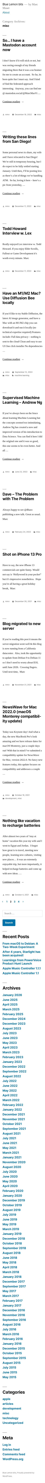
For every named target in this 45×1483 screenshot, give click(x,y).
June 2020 (10, 1176)
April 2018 (10, 1267)
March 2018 (11, 1272)
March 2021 (11, 1152)
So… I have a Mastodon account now (19, 45)
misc (39, 114)
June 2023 (10, 1038)
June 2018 (10, 1257)
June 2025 (10, 1000)
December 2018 (14, 1238)
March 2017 (11, 1296)
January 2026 (12, 995)
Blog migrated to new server (22, 626)
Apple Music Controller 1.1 (21, 973)
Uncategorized (13, 1423)
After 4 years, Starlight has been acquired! (21, 953)
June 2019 (10, 1219)
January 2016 (12, 1343)
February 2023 (13, 1057)
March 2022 (11, 1100)
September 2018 (14, 1248)
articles (8, 1404)
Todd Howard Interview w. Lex (17, 231)
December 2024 (14, 1019)
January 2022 (12, 1109)
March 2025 (11, 1009)
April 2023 (10, 1047)
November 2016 (14, 1315)
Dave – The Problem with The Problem (20, 496)
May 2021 (9, 1148)
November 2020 (14, 1162)
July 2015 (9, 1367)
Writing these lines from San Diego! (19, 139)
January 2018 (12, 1276)
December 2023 (14, 1023)
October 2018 (12, 1243)
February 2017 (13, 1300)
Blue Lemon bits (13, 4)
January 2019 (12, 1234)
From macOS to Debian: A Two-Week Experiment (20, 945)
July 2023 (10, 1033)
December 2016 (14, 1310)
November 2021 (14, 1119)
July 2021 (9, 1138)
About (6, 12)
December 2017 (14, 1281)
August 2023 (12, 1028)
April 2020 (10, 1186)
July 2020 (10, 1171)
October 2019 (12, 1205)
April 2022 (10, 1095)
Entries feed (11, 1449)
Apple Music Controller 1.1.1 (22, 968)
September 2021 (14, 1128)
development (11, 798)
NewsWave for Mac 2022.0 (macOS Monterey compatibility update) (22, 714)
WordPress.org (13, 1459)
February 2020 (13, 1191)
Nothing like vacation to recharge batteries (21, 823)
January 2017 (12, 1305)
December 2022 (14, 1066)
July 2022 (10, 1081)
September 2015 (14, 1358)
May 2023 (10, 1043)
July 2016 (9, 1329)
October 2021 (12, 1124)
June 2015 (10, 1372)
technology (10, 1418)
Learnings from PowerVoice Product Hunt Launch (22, 961)
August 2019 (12, 1210)
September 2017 (14, 1286)
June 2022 (10, 1085)
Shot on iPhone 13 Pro (22, 554)
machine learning (22, 375)
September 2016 (14, 1320)
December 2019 (14, 1200)
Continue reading (13, 101)
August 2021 (12, 1133)
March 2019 (11, 1229)
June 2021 (10, 1143)
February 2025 (13, 1014)
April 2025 (10, 1004)
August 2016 (12, 1324)
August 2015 (12, 1363)
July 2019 (9, 1214)
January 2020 (12, 1195)
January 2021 (12, 1157)
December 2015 (14, 1348)
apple (6, 1399)
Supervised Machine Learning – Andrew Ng (22, 400)
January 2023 (12, 1062)
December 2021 (14, 1114)
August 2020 (12, 1167)
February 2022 (13, 1105)
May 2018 (9, 1262)
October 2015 (12, 1353)
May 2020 (10, 1181)
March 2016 (11, 1334)
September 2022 (14, 1071)
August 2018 (12, 1253)
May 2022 (10, 1090)
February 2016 (13, 1339)
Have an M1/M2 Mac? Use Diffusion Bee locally (22, 298)
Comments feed (14, 1454)
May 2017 (9, 1291)
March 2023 (11, 1052)
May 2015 (9, 1377)
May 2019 (9, 1224)
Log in (7, 1444)
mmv (7, 114)
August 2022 (12, 1076)
